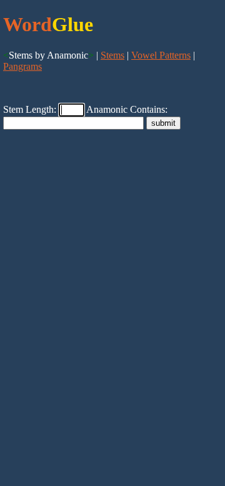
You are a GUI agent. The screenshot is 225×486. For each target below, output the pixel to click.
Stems (112, 55)
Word (27, 24)
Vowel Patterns (161, 55)
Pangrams (22, 66)
